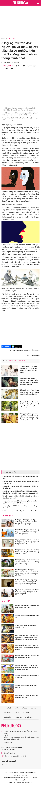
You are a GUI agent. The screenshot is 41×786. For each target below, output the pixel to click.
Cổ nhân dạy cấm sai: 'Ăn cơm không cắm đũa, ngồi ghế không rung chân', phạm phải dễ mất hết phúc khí (20, 114)
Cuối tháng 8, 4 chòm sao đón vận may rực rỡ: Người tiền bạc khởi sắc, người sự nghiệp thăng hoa (26, 637)
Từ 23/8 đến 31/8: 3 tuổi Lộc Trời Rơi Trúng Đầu (27, 676)
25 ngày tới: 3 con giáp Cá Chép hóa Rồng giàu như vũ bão (27, 656)
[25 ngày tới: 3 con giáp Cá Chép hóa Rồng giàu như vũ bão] (7, 658)
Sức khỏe (7, 712)
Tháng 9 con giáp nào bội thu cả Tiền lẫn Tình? (26, 626)
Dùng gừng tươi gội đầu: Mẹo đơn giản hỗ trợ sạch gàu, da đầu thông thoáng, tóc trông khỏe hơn (29, 417)
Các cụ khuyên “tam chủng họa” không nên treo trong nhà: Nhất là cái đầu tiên (29, 392)
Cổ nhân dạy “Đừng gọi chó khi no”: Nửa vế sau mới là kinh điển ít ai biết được (28, 369)
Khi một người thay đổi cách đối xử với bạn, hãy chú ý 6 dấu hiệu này (20, 482)
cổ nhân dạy (12, 360)
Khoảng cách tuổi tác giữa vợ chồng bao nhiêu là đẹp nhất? (20, 477)
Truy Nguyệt (36, 355)
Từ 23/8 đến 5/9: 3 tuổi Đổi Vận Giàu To (27, 616)
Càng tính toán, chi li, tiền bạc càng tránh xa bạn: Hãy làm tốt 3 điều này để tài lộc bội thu (27, 552)
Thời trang (26, 712)
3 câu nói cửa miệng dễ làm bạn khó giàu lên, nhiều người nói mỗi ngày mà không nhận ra (19, 502)
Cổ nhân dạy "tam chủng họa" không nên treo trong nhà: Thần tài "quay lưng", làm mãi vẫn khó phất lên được (26, 573)
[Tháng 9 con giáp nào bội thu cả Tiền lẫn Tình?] (7, 628)
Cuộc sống (12, 39)
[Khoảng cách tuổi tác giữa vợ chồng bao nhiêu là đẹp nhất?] (7, 608)
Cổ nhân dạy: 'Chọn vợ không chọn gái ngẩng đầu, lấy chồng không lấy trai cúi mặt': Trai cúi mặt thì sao (19, 109)
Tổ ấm (17, 708)
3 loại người (21, 360)
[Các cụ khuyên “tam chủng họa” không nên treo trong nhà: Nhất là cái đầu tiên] (9, 394)
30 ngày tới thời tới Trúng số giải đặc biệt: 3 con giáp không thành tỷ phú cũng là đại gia (27, 667)
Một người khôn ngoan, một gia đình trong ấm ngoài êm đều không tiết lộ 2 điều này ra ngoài (26, 522)
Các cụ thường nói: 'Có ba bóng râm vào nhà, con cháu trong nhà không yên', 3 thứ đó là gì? (27, 562)
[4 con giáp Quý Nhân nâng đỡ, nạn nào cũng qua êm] (7, 698)
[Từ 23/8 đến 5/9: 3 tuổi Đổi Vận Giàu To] (7, 618)
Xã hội (9, 708)
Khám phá (18, 717)
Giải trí (16, 712)
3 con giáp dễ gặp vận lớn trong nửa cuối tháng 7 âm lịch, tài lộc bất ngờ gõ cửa (27, 647)
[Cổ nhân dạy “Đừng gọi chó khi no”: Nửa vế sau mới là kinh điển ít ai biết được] (9, 370)
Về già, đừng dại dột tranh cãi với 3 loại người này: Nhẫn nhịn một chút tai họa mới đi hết (27, 542)
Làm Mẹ (24, 708)
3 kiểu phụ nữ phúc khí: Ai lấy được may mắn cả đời (19, 511)
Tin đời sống (29, 717)
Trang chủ (4, 39)
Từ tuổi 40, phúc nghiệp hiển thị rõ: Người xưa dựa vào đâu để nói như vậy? (20, 497)
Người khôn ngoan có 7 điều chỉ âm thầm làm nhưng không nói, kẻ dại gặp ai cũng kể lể (27, 592)
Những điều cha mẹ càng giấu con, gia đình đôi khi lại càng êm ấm (20, 487)
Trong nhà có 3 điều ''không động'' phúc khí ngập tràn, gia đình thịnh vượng (20, 119)
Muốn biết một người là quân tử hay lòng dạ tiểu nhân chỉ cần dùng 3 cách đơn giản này (27, 532)
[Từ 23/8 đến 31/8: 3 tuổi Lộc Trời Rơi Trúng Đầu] (7, 678)
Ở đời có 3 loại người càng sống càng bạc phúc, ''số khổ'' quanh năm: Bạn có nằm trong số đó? (26, 582)
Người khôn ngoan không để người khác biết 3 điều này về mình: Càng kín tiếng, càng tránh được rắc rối (20, 492)
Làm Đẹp (33, 708)
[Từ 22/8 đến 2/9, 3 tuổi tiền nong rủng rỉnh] (7, 688)
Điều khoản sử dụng (14, 782)
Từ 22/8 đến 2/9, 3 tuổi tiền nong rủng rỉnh (26, 686)
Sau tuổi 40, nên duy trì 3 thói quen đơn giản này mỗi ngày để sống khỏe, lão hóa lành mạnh (30, 405)
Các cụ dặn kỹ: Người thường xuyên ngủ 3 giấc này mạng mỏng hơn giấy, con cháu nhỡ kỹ (29, 381)
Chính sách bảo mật (26, 782)
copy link (37, 350)
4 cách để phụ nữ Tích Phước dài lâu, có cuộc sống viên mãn (19, 507)
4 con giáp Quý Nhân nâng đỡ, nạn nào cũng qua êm (26, 696)
